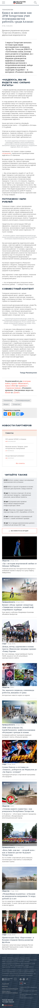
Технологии (7, 10)
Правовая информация (10, 989)
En (25, 983)
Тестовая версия (8, 1002)
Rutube (8, 392)
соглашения (6, 153)
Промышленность (8, 602)
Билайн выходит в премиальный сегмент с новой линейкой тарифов (18, 517)
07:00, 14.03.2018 (7, 26)
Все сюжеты (20, 463)
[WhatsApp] (13, 414)
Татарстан (16, 404)
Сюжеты (9, 433)
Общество (5, 561)
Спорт (4, 644)
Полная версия (7, 1000)
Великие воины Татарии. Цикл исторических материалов (16, 448)
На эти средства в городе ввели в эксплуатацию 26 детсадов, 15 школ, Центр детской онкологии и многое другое (19, 899)
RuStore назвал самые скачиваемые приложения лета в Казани (19, 481)
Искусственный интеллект (14, 457)
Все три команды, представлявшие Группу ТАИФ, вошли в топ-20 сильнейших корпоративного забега (19, 652)
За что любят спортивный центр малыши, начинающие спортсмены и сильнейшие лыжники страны (18, 855)
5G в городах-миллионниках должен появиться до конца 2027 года (19, 524)
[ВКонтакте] (5, 414)
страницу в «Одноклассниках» (16, 387)
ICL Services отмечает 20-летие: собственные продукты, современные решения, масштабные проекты (17, 495)
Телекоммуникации (23, 400)
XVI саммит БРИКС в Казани (15, 440)
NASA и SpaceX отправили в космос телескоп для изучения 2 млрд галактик (18, 488)
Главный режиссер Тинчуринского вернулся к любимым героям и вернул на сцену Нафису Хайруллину (19, 567)
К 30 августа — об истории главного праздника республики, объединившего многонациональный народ (19, 813)
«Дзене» (16, 392)
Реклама (5, 986)
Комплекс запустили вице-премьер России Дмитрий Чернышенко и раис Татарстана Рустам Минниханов (18, 943)
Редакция (5, 984)
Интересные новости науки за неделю (18, 692)
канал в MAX (10, 386)
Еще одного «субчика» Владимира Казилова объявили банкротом (18, 609)
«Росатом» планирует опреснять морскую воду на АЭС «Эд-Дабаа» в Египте (19, 511)
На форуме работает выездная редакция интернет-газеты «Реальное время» (18, 732)
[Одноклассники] (9, 414)
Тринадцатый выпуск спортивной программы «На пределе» (19, 771)
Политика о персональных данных (10, 992)
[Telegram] (17, 414)
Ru (21, 983)
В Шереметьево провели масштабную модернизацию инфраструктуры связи (15, 503)
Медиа (6, 404)
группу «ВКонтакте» (19, 383)
